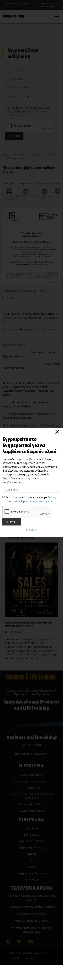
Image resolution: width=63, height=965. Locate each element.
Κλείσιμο (31, 530)
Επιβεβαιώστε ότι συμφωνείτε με (31, 499)
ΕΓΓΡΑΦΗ (11, 522)
